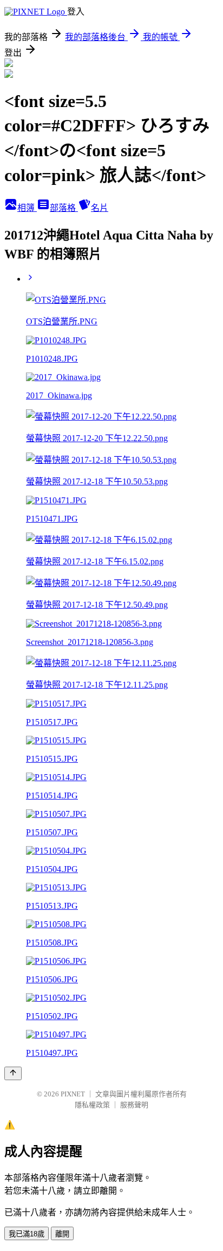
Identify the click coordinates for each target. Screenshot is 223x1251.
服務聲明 (134, 1105)
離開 (62, 1234)
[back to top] (13, 1073)
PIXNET (73, 1094)
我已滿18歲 (26, 1234)
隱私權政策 (92, 1105)
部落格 (64, 207)
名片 (99, 207)
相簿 (27, 207)
